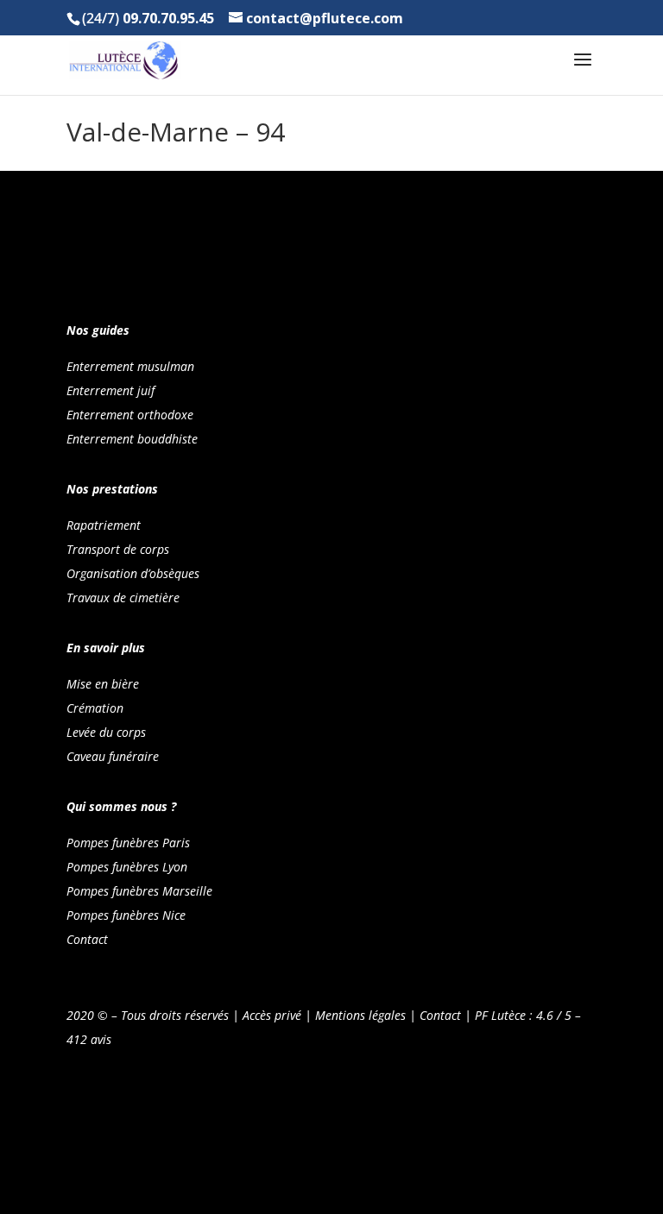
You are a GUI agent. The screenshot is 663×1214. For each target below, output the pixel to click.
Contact (87, 939)
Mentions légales (360, 1015)
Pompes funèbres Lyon (126, 867)
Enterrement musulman (130, 366)
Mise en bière (102, 684)
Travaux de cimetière (123, 597)
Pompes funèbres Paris (128, 842)
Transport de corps (117, 549)
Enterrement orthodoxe (129, 414)
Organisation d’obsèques (132, 573)
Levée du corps (106, 732)
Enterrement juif (110, 390)
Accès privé (272, 1015)
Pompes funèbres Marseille (139, 891)
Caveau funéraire (112, 756)
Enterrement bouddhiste (132, 439)
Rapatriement (103, 525)
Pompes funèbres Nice (126, 915)
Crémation (94, 708)
